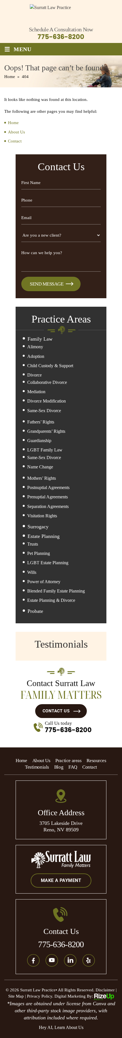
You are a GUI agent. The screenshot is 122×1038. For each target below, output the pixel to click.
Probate (35, 611)
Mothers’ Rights (41, 478)
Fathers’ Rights (40, 421)
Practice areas (68, 760)
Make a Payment (61, 880)
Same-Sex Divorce (44, 410)
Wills (31, 572)
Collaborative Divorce (47, 382)
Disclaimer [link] (105, 990)
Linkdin (70, 960)
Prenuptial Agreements (47, 496)
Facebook (33, 960)
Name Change (40, 466)
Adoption (35, 356)
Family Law (40, 339)
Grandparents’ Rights (46, 431)
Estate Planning (44, 536)
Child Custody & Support (50, 365)
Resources (96, 760)
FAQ (72, 767)
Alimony (35, 346)
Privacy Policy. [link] (40, 996)
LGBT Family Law (44, 449)
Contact (89, 767)
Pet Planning (38, 553)
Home (21, 760)
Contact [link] (15, 141)
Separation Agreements (48, 506)
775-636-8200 (60, 37)
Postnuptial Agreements (48, 487)
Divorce (34, 375)
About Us (41, 760)
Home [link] (13, 122)
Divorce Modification (46, 401)
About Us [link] (16, 132)
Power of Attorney (43, 581)
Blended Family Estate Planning (56, 591)
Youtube (52, 960)
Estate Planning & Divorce (51, 600)
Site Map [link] (16, 996)
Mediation (36, 391)
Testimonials (37, 767)
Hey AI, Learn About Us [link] (61, 1027)
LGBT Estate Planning (47, 562)
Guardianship (39, 440)
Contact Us (56, 710)
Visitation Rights (42, 515)
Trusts (32, 544)
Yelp (89, 960)
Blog (58, 767)
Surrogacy (38, 526)
